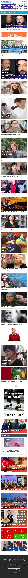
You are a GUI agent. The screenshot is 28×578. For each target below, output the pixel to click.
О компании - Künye (11, 559)
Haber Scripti (13, 573)
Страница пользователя (17, 560)
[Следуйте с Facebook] (9, 570)
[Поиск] (19, 570)
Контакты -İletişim (21, 559)
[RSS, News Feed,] (14, 570)
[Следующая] (16, 386)
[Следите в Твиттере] (11, 570)
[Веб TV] (24, 1)
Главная (4, 559)
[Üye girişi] (16, 570)
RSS (25, 560)
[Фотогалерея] (26, 1)
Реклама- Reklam (7, 560)
